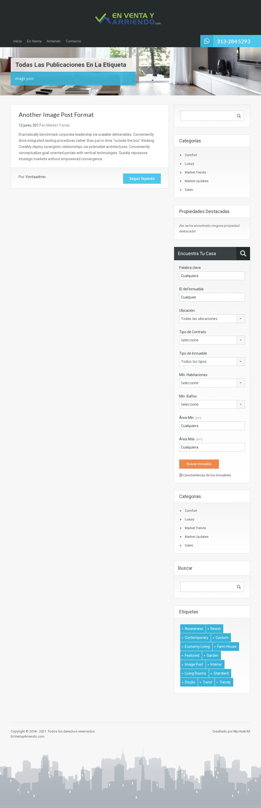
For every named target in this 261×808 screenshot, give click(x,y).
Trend (207, 682)
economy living (197, 646)
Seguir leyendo (142, 179)
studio (190, 682)
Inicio (17, 41)
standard (221, 673)
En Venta (34, 41)
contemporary (196, 638)
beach (216, 629)
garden (212, 655)
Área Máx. (190, 439)
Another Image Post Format (56, 114)
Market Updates (196, 181)
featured (192, 655)
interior (216, 664)
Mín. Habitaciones (193, 375)
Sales (189, 190)
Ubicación (187, 310)
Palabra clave (190, 268)
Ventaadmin (35, 177)
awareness (194, 629)
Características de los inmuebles (206, 475)
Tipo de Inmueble (193, 353)
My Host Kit (241, 731)
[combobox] (212, 318)
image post (194, 664)
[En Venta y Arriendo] (128, 18)
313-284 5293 (233, 41)
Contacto (73, 41)
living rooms (195, 673)
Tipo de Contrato (192, 332)
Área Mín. (190, 418)
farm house (227, 646)
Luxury (189, 164)
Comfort (191, 155)
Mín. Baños (188, 396)
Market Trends (58, 125)
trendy (225, 682)
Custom (222, 638)
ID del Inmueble (191, 289)
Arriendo (54, 41)
